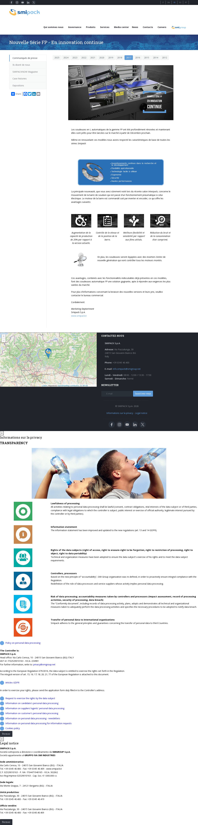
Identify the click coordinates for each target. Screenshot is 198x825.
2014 (155, 57)
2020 (101, 57)
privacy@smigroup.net (44, 664)
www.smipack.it (79, 315)
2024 (65, 57)
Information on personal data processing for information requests (38, 723)
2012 (164, 57)
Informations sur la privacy (119, 413)
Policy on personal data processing (22, 642)
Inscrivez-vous (143, 393)
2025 (56, 57)
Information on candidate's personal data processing (31, 703)
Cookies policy (12, 728)
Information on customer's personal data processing (31, 713)
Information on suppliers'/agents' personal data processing (34, 708)
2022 (83, 57)
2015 (146, 57)
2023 (74, 57)
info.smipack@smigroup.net (127, 368)
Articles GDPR (12, 682)
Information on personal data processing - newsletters (32, 718)
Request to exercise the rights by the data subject (30, 698)
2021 (92, 57)
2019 (110, 57)
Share (18, 93)
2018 (119, 57)
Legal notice (141, 413)
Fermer (6, 733)
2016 (137, 57)
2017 (128, 57)
